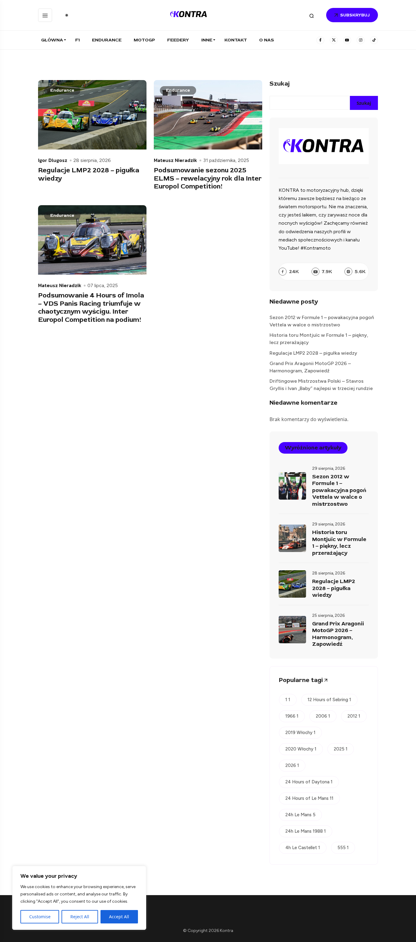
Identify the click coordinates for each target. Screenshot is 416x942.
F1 (77, 40)
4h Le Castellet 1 (302, 847)
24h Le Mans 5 (300, 814)
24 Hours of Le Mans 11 (309, 798)
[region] (79, 898)
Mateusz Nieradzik (175, 160)
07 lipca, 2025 (102, 285)
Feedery (178, 40)
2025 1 (340, 749)
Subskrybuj (355, 15)
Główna (52, 40)
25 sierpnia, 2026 (328, 615)
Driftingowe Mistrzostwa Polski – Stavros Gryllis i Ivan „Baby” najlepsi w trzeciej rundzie (321, 384)
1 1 (287, 699)
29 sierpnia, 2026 (328, 468)
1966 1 (291, 716)
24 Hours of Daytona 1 (309, 782)
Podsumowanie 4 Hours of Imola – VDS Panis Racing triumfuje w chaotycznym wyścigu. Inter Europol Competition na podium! (91, 307)
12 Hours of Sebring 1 (329, 699)
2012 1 (353, 716)
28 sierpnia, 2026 (92, 160)
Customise (40, 916)
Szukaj (280, 84)
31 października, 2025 (226, 160)
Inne (206, 40)
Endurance (107, 40)
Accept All (119, 916)
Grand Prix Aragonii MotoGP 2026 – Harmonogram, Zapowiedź (310, 367)
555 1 (343, 847)
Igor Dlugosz (52, 160)
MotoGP (144, 40)
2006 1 (323, 716)
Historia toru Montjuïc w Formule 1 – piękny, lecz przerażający (319, 338)
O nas (266, 40)
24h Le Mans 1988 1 (305, 831)
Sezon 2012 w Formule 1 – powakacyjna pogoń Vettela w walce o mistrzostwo (322, 321)
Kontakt (235, 40)
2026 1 (292, 765)
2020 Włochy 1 (300, 749)
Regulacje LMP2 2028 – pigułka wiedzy (88, 174)
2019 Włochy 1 (300, 732)
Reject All (79, 916)
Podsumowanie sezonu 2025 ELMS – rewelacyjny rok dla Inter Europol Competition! (208, 178)
